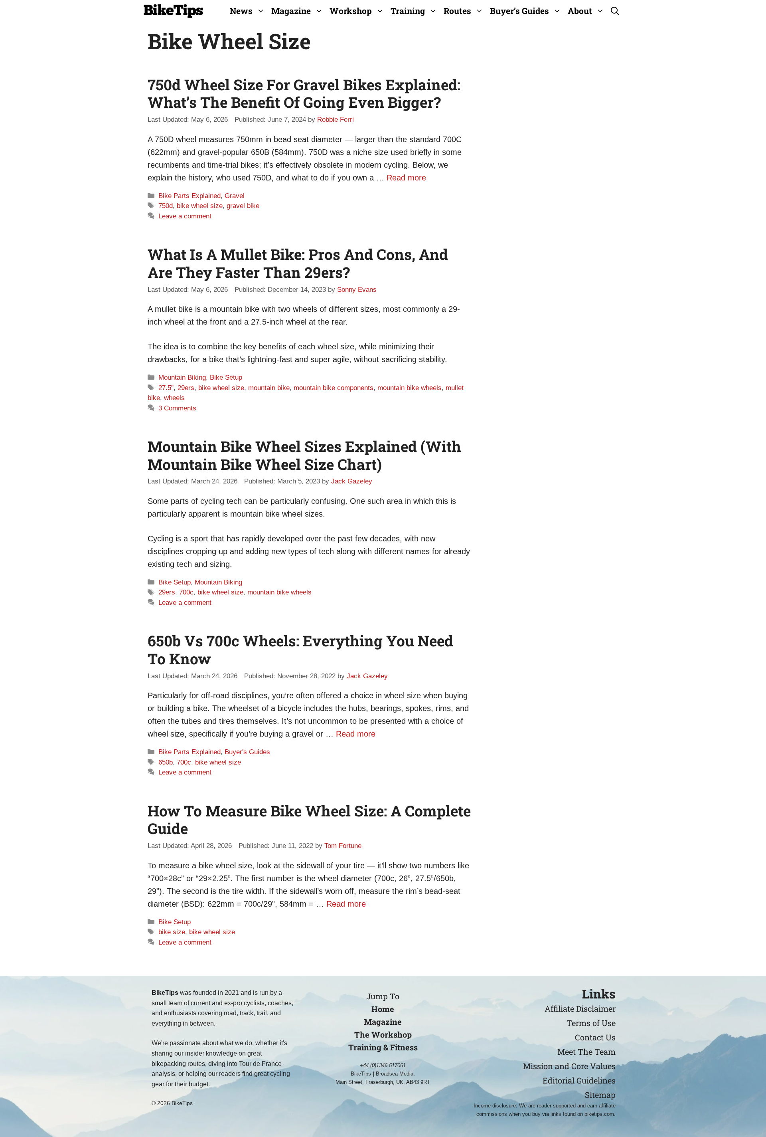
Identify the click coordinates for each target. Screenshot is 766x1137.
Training (408, 10)
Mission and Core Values (569, 1066)
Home (382, 1009)
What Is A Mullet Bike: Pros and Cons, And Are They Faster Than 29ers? (298, 262)
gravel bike (243, 206)
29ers (186, 388)
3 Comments (177, 408)
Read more (406, 177)
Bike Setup (226, 377)
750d (165, 206)
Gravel (235, 196)
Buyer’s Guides (519, 10)
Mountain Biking (182, 377)
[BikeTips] (173, 11)
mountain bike (269, 388)
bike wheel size (200, 206)
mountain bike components (333, 388)
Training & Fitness (383, 1047)
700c (186, 592)
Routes (457, 10)
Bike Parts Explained (189, 196)
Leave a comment (184, 216)
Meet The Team (586, 1051)
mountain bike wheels (409, 388)
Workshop (351, 10)
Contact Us (595, 1037)
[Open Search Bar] (615, 11)
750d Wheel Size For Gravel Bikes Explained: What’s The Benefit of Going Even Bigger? (304, 93)
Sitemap (600, 1094)
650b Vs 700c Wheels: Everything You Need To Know (300, 649)
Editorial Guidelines (579, 1080)
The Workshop (383, 1034)
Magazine (291, 10)
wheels (174, 398)
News (241, 10)
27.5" (166, 388)
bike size (171, 932)
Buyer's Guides (247, 752)
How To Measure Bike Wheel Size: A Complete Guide (309, 819)
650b (165, 762)
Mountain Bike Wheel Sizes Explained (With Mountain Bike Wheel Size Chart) (304, 454)
